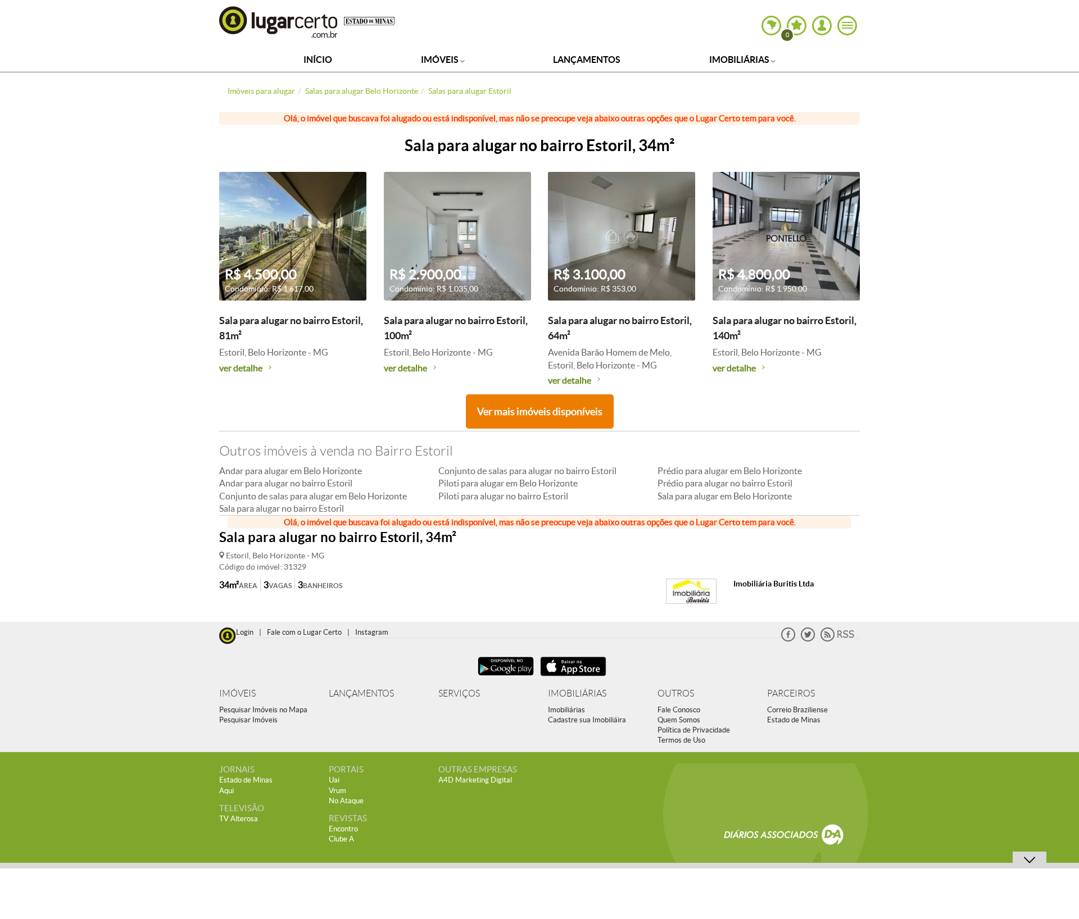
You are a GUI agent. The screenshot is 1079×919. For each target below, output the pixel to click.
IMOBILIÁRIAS (577, 693)
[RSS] (837, 639)
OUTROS (676, 693)
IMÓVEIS (237, 693)
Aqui (226, 790)
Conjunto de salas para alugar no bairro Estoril (527, 471)
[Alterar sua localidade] (771, 25)
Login (244, 632)
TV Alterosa (238, 819)
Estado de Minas (793, 720)
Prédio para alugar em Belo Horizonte (730, 471)
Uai (334, 780)
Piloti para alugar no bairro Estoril (503, 496)
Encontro (343, 829)
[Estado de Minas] (369, 20)
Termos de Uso (681, 740)
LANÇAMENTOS (361, 693)
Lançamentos (586, 59)
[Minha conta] (822, 25)
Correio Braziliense (797, 710)
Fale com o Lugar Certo (304, 632)
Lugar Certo (278, 22)
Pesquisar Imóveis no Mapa (263, 710)
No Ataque (346, 801)
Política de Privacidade (694, 730)
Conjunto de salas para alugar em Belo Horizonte (313, 496)
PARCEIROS (791, 693)
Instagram (371, 632)
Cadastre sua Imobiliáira (587, 720)
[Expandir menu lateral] (847, 25)
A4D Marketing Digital (475, 780)
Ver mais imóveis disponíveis (539, 411)
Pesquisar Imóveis (248, 720)
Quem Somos (679, 720)
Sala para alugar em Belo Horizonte (725, 496)
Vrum (337, 790)
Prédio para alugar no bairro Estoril (725, 483)
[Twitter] (808, 639)
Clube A (341, 839)
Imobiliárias (740, 59)
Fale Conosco (679, 710)
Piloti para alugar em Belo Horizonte (508, 483)
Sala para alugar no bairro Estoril (281, 508)
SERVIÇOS (459, 693)
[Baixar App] (506, 677)
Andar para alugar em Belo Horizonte (290, 471)
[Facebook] (788, 639)
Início (317, 59)
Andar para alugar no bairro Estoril (285, 483)
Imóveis (440, 59)
